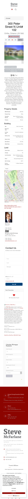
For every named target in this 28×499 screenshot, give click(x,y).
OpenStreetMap (12, 200)
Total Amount (9, 349)
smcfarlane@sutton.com (11, 457)
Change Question (9, 281)
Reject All (14, 490)
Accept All (13, 493)
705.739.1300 (8, 459)
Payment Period (9, 370)
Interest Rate (9, 359)
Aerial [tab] (6, 168)
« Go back (7, 18)
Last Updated (6, 325)
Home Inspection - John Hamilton (14, 473)
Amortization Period (10, 365)
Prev (5, 53)
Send (13, 284)
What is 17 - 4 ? (9, 276)
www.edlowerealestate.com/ (11, 241)
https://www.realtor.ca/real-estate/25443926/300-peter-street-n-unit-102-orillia (13, 207)
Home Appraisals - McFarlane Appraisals (14, 469)
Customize (13, 488)
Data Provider (6, 328)
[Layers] (21, 172)
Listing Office (6, 330)
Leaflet (6, 200)
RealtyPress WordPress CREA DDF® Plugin (12, 335)
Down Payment (9, 354)
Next (22, 53)
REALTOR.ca (8, 306)
